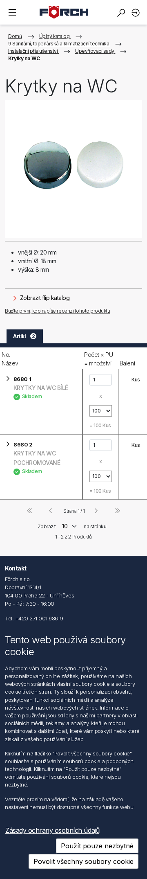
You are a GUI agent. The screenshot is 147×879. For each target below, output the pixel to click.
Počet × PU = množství (98, 359)
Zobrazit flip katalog (43, 297)
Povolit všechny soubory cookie (83, 861)
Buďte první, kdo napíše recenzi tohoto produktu (57, 311)
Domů (15, 36)
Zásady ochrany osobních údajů (52, 830)
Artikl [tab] (24, 336)
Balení (127, 363)
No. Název (10, 359)
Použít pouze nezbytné (97, 846)
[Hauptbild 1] (73, 169)
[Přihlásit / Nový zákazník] (136, 12)
